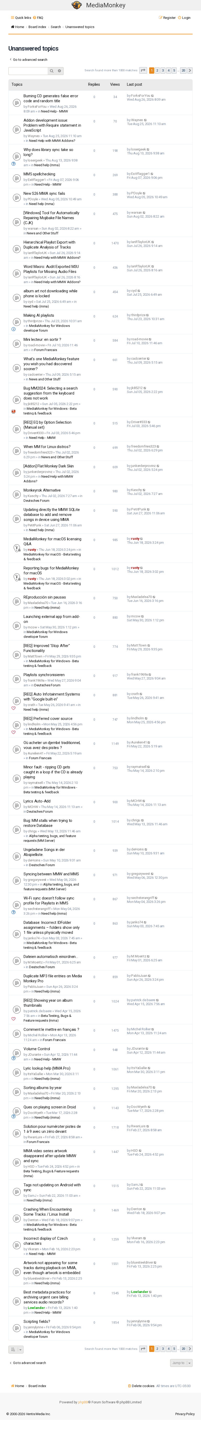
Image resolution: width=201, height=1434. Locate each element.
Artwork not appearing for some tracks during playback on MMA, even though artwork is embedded (52, 1267)
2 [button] (157, 70)
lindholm (34, 724)
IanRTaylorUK (37, 253)
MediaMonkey (105, 5)
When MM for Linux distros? (47, 446)
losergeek (35, 160)
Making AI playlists (39, 315)
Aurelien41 (35, 753)
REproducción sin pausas (45, 597)
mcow (32, 627)
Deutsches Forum (36, 501)
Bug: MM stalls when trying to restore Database (48, 823)
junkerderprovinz (40, 472)
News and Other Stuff (42, 233)
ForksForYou (37, 107)
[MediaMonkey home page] (76, 5)
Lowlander (36, 1308)
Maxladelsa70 (38, 603)
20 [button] (183, 70)
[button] (143, 70)
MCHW (33, 807)
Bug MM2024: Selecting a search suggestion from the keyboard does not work (51, 393)
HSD (31, 1166)
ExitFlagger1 (37, 180)
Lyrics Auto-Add (37, 801)
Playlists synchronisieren (44, 674)
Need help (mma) (47, 165)
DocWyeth (35, 1113)
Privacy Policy (185, 1414)
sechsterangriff (39, 909)
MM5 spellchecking (39, 174)
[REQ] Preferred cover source (48, 718)
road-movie (36, 345)
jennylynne (35, 1327)
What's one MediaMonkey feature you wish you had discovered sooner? (51, 364)
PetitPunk (34, 525)
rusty (32, 550)
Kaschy (33, 496)
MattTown (35, 656)
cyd (30, 302)
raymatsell (35, 783)
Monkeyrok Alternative (42, 490)
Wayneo (34, 136)
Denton (33, 1220)
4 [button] (169, 70)
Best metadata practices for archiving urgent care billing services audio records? (47, 1297)
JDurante (34, 1054)
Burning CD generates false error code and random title (51, 98)
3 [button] (163, 70)
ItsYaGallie (35, 1074)
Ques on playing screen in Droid (50, 1107)
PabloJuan (35, 987)
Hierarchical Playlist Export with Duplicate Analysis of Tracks (49, 245)
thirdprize (35, 321)
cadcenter (35, 374)
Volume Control (37, 1049)
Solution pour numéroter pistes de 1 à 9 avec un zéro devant (52, 1129)
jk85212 (33, 404)
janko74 (34, 938)
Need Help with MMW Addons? (52, 141)
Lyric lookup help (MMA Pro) (47, 1068)
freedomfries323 (40, 452)
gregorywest (37, 880)
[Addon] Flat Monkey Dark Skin (49, 466)
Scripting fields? (37, 1321)
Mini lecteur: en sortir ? (42, 339)
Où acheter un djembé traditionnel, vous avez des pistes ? (52, 745)
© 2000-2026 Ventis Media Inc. (28, 1414)
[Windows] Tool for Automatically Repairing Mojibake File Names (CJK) (51, 218)
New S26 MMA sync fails (44, 193)
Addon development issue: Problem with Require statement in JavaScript (52, 125)
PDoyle (33, 199)
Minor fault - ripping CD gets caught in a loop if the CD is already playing (53, 772)
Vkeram (33, 1249)
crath (31, 705)
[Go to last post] (152, 96)
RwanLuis (35, 1137)
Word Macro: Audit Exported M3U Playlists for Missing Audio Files (51, 269)
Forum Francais (45, 350)
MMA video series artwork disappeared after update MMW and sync (50, 1156)
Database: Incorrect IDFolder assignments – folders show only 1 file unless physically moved (52, 927)
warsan (33, 228)
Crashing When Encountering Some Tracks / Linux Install (48, 1212)
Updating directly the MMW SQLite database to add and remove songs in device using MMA (52, 514)
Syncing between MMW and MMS (51, 874)
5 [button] (174, 70)
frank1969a (36, 680)
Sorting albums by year (43, 1087)
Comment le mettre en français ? (51, 1029)
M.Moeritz (35, 962)
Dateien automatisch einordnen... (51, 956)
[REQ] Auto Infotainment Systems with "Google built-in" (52, 697)
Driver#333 (35, 433)
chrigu (32, 831)
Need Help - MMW (54, 111)
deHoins (34, 860)
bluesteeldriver (38, 1278)
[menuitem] (37, 17)
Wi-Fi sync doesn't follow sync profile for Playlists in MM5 (49, 900)
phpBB (83, 1402)
